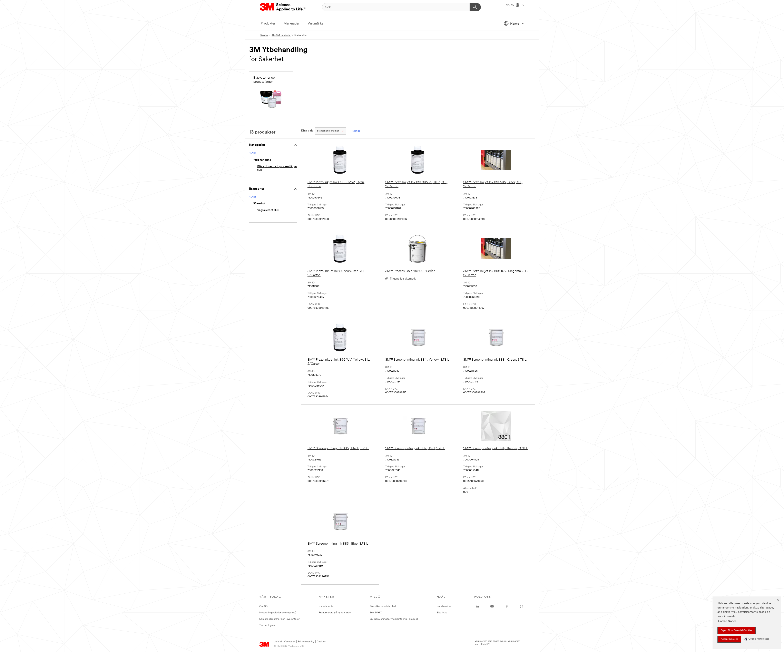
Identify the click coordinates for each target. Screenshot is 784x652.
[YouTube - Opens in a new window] (492, 606)
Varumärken (316, 23)
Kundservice (444, 606)
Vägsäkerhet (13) (267, 210)
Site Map (442, 612)
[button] (756, 639)
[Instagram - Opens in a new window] (522, 606)
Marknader (292, 23)
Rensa (356, 131)
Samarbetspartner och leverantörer (279, 619)
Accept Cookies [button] (729, 639)
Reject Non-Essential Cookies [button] (736, 630)
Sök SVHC (376, 612)
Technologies (267, 625)
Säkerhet (328, 131)
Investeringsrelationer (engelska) (277, 612)
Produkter (268, 23)
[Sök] (475, 7)
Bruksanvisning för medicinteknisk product (394, 619)
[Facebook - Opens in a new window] (507, 606)
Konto (514, 24)
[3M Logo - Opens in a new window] (283, 7)
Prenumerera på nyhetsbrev (334, 612)
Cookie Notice (727, 621)
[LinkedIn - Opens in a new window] (477, 606)
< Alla (252, 153)
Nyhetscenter (326, 606)
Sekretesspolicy (306, 642)
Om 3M (263, 606)
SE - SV (510, 5)
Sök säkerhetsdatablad (383, 606)
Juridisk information (284, 642)
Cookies (321, 642)
